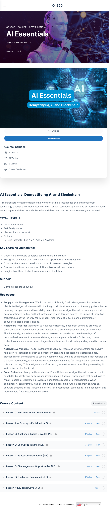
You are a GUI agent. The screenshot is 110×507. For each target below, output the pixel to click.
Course (11, 27)
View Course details (17, 42)
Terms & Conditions (65, 504)
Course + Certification (31, 27)
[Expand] (3, 412)
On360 (57, 5)
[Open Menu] (4, 5)
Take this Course (53, 138)
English (85, 504)
